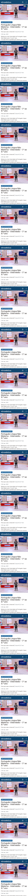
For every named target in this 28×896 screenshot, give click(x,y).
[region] (14, 448)
